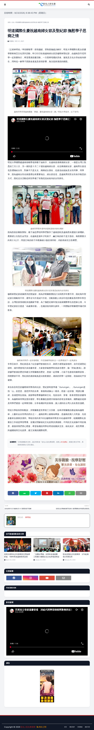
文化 (13, 22)
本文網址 (64, 442)
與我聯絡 (80, 727)
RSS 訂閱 (42, 727)
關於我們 (72, 727)
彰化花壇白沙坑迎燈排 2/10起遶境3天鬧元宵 (76, 555)
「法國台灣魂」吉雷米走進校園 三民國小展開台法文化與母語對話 (46, 555)
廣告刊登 (87, 727)
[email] (63, 578)
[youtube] (47, 578)
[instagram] (30, 578)
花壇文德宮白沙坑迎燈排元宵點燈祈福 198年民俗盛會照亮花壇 (17, 555)
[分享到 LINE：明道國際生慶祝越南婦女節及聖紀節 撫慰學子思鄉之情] (24, 493)
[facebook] (14, 578)
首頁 (9, 22)
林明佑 (28, 517)
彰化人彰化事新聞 (28, 727)
